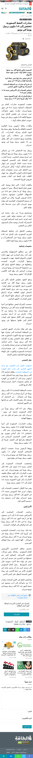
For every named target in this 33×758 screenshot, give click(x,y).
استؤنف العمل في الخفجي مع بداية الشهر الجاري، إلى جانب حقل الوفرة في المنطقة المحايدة (16, 369)
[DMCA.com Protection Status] (23, 743)
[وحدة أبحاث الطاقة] (16, 12)
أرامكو (22, 622)
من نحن (25, 749)
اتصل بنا (19, 749)
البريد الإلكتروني (26, 718)
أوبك (16, 622)
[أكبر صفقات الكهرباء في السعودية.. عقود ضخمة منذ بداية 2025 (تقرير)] (24, 665)
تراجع (29, 624)
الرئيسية (27, 16)
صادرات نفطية (19, 624)
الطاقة (8, 752)
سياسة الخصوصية (10, 749)
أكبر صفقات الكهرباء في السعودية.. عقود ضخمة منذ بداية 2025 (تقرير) (24, 672)
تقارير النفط (25, 19)
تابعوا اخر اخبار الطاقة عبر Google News (17, 596)
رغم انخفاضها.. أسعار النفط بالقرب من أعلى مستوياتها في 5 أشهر (10, 672)
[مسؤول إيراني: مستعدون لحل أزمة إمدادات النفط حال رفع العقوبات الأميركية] (8, 646)
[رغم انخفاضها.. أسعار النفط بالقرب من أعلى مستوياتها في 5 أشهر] (8, 665)
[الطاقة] (25, 8)
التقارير (22, 16)
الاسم (29, 711)
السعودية (9, 622)
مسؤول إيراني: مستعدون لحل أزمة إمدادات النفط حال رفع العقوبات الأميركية (8, 653)
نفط (21, 19)
